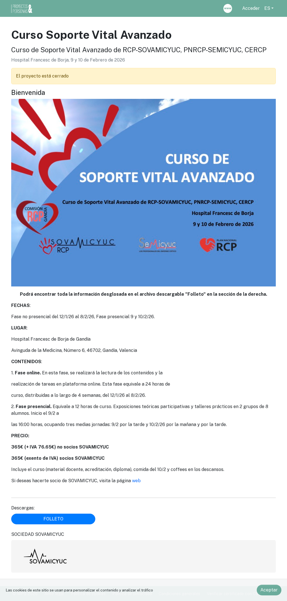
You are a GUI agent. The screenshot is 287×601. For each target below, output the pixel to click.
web (136, 480)
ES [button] (267, 8)
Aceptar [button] (269, 590)
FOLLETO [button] (53, 519)
